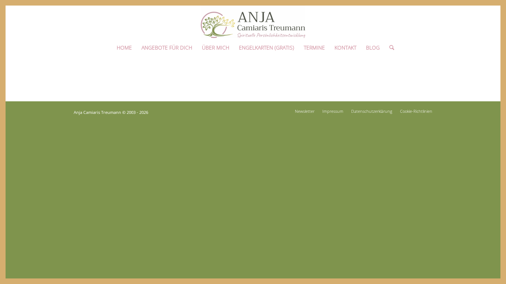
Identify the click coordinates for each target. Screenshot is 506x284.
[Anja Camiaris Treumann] (253, 22)
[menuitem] (124, 45)
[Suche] (389, 45)
